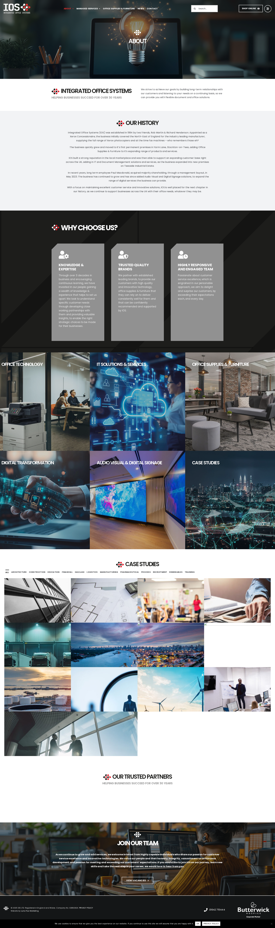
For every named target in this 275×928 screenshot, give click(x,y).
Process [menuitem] (146, 572)
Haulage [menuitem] (80, 572)
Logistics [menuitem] (92, 572)
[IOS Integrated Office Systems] (17, 4)
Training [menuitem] (190, 572)
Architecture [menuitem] (19, 572)
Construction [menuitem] (37, 572)
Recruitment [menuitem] (160, 572)
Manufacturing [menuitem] (109, 572)
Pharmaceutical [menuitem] (129, 572)
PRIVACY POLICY (211, 923)
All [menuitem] (7, 572)
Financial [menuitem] (67, 572)
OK (198, 923)
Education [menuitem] (53, 572)
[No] (271, 923)
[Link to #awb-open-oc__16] (267, 8)
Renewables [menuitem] (175, 572)
